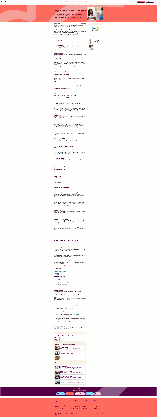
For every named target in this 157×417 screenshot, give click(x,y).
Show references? (83, 23)
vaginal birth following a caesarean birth (66, 153)
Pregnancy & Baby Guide (76, 408)
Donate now (150, 1)
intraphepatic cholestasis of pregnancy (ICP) (61, 271)
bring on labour (78, 17)
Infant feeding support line (76, 406)
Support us (80, 1)
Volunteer (84, 404)
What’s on (75, 1)
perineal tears (78, 314)
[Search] (155, 2)
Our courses (59, 1)
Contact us (95, 408)
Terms (86, 413)
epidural (78, 227)
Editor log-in (101, 413)
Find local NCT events (75, 404)
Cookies (91, 413)
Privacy (89, 413)
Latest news (95, 404)
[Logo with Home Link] (4, 1)
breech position (57, 279)
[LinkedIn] (62, 408)
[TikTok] (60, 408)
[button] (70, 333)
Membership (84, 406)
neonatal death (69, 261)
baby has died (57, 273)
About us (85, 1)
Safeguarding (95, 413)
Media (98, 413)
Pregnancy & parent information (67, 1)
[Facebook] (55, 408)
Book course (141, 1)
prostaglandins (64, 86)
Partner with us (85, 408)
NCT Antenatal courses (61, 327)
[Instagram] (58, 408)
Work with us (95, 406)
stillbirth (65, 261)
